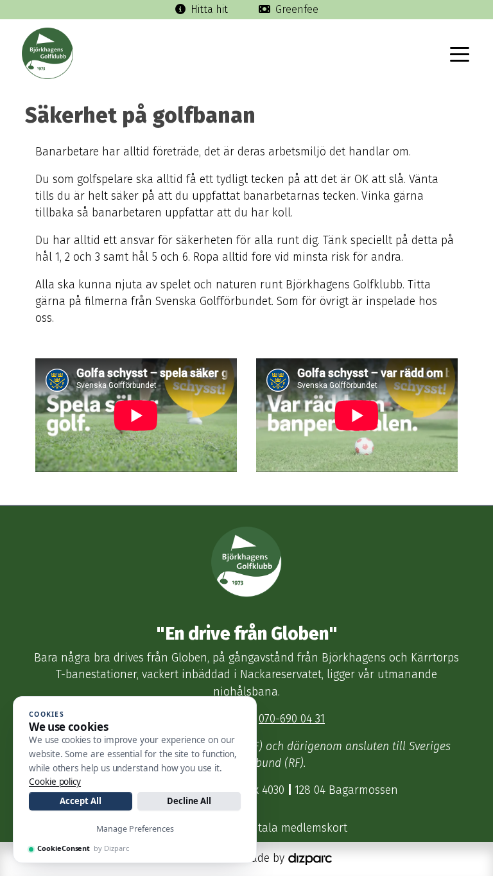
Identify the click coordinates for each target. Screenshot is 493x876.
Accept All (80, 801)
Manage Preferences (135, 828)
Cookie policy (55, 781)
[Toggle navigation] (460, 53)
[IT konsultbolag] (310, 858)
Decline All (189, 801)
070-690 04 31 (292, 719)
